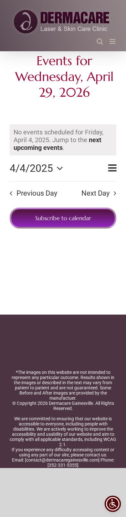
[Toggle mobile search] (100, 41)
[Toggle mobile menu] (113, 41)
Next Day (95, 193)
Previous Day (36, 193)
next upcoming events (57, 143)
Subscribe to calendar (63, 218)
